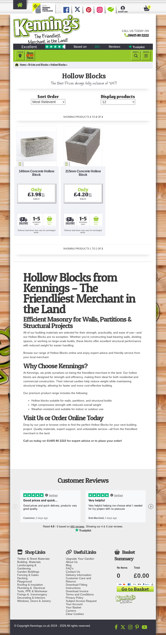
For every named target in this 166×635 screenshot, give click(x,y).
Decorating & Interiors (31, 597)
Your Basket (73, 607)
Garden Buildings (28, 571)
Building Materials (29, 562)
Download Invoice (77, 591)
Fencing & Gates (28, 575)
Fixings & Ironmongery (32, 594)
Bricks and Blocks (38, 65)
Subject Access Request (81, 601)
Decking (22, 578)
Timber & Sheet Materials (33, 558)
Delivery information (78, 575)
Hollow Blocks (58, 65)
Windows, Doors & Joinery (34, 601)
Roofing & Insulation (30, 584)
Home (23, 65)
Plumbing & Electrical (31, 588)
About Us (72, 562)
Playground (24, 581)
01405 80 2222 (138, 35)
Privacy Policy (74, 597)
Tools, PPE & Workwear (32, 591)
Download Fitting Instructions (76, 586)
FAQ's (69, 568)
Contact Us (73, 571)
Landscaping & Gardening (27, 567)
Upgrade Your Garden (80, 558)
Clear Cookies (75, 614)
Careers (71, 610)
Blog (68, 565)
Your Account (74, 604)
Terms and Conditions (80, 594)
